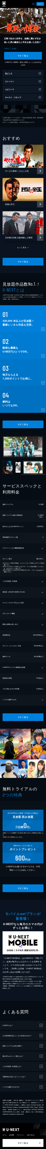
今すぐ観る (23, 55)
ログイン (40, 4)
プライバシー (20, 1135)
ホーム (4, 1135)
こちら (23, 64)
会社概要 (11, 1135)
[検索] (33, 4)
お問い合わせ (30, 1135)
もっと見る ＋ (23, 247)
